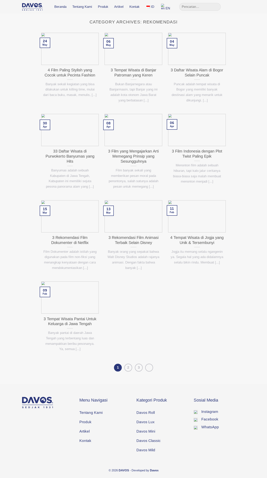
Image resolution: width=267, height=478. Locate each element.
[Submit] (216, 7)
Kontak (134, 7)
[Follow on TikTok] (242, 6)
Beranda (60, 7)
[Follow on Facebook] (230, 6)
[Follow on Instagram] (236, 6)
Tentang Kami (82, 7)
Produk (103, 7)
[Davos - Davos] (32, 7)
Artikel (119, 7)
